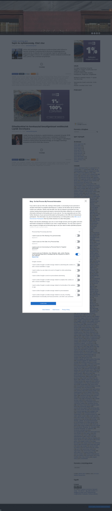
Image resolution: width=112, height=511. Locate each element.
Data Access (56, 309)
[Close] (86, 201)
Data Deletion (46, 309)
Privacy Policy (66, 309)
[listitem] (56, 232)
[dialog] (56, 255)
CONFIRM (43, 303)
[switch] (77, 235)
